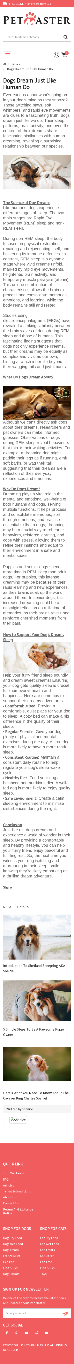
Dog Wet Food (13, 1244)
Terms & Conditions (17, 1191)
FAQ (6, 1179)
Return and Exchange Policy (18, 1211)
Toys (43, 1274)
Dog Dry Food (12, 1238)
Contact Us (11, 1203)
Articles (8, 1185)
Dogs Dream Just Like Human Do (30, 69)
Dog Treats (11, 1250)
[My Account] (56, 54)
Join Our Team (13, 1173)
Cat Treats (47, 1250)
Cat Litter (47, 1256)
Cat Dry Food (49, 1238)
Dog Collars (11, 1274)
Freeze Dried (12, 1256)
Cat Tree (46, 1262)
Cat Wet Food (49, 1244)
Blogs (16, 64)
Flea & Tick (10, 1268)
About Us (9, 1197)
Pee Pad (8, 1262)
